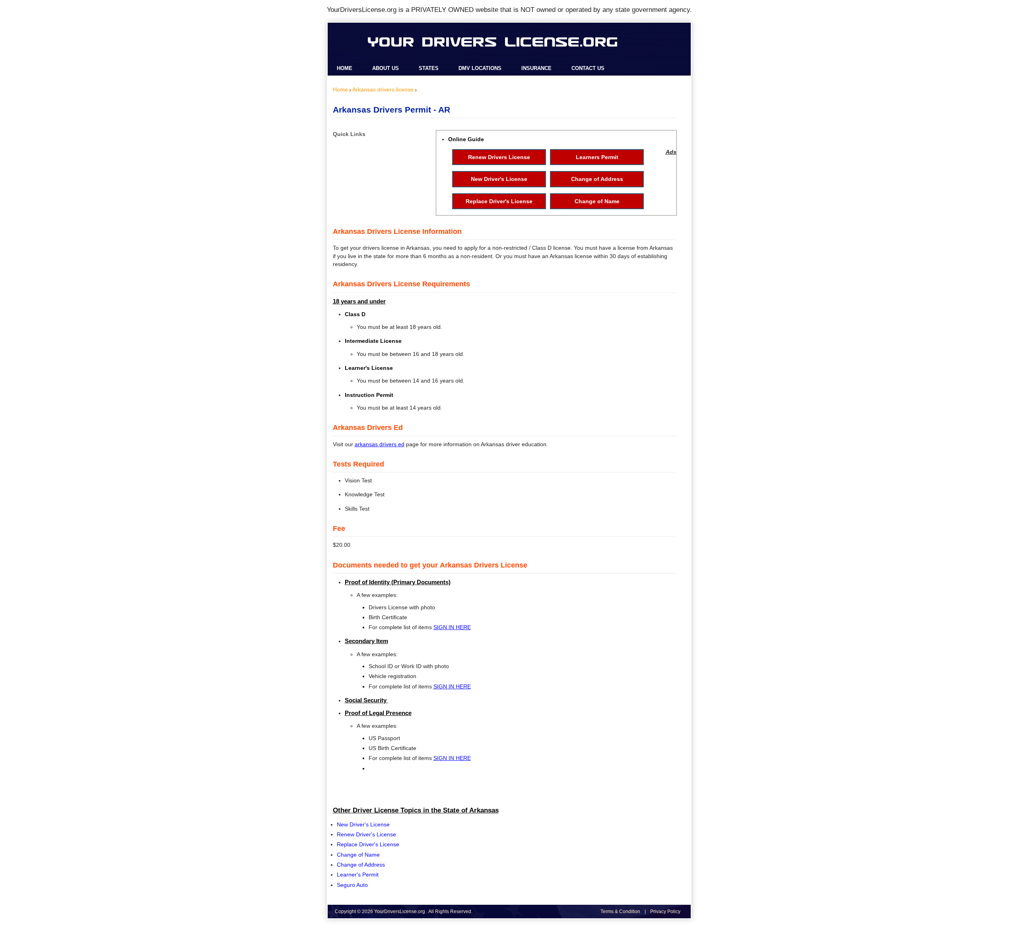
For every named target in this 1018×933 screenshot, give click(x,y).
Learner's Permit (358, 874)
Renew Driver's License (366, 834)
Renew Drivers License (499, 157)
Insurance (536, 68)
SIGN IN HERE (452, 627)
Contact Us (587, 68)
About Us (385, 68)
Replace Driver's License (499, 201)
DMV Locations (479, 68)
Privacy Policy (665, 911)
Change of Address (597, 179)
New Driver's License (499, 179)
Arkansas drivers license (383, 89)
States (429, 68)
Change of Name (597, 201)
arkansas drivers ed (379, 444)
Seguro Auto (352, 885)
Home (344, 68)
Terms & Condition (620, 911)
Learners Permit (597, 157)
